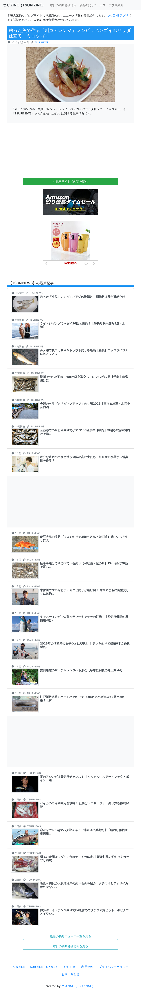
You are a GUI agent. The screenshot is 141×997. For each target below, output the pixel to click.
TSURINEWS (41, 42)
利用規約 (87, 967)
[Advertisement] (70, 151)
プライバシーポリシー (113, 967)
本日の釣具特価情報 (63, 5)
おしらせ (69, 967)
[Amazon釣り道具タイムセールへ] (70, 202)
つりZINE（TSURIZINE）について (35, 967)
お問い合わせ (70, 974)
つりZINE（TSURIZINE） (78, 986)
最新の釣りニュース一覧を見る (70, 936)
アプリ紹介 (116, 5)
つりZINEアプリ (117, 15)
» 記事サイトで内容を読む (70, 181)
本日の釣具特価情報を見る (70, 946)
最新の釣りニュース (92, 5)
